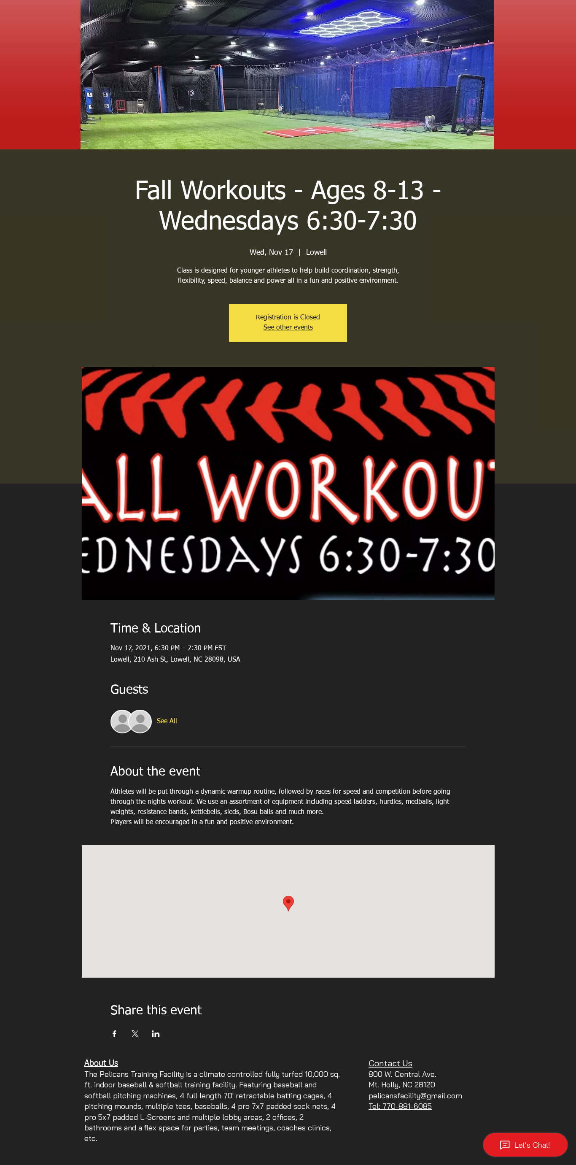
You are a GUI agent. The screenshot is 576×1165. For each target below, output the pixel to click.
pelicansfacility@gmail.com (415, 1095)
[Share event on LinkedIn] (156, 1033)
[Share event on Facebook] (114, 1033)
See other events (288, 327)
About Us (101, 1063)
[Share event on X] (135, 1033)
